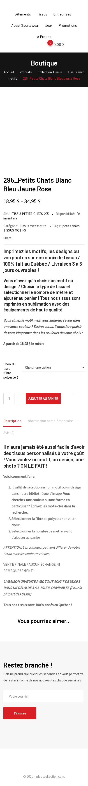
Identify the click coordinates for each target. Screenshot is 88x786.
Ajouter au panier (43, 398)
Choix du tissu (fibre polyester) (10, 370)
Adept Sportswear (25, 25)
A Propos (44, 36)
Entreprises (62, 14)
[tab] (12, 421)
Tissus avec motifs (33, 226)
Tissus (42, 14)
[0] (46, 45)
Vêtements (22, 14)
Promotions (68, 25)
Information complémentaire (50, 420)
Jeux (49, 25)
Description (12, 420)
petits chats (71, 226)
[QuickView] (68, 398)
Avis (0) (8, 432)
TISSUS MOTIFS (14, 230)
